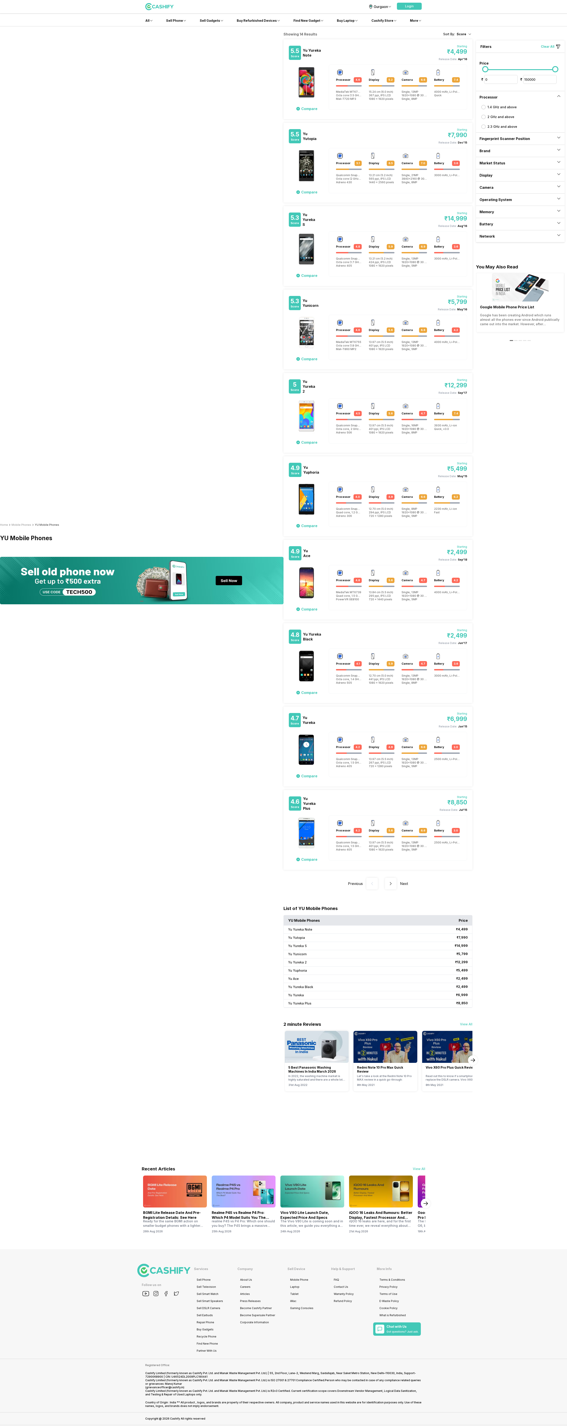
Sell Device (296, 1269)
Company (245, 1269)
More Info (384, 1269)
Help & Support (343, 1269)
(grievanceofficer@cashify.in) (164, 1387)
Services (201, 1269)
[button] (409, 6)
